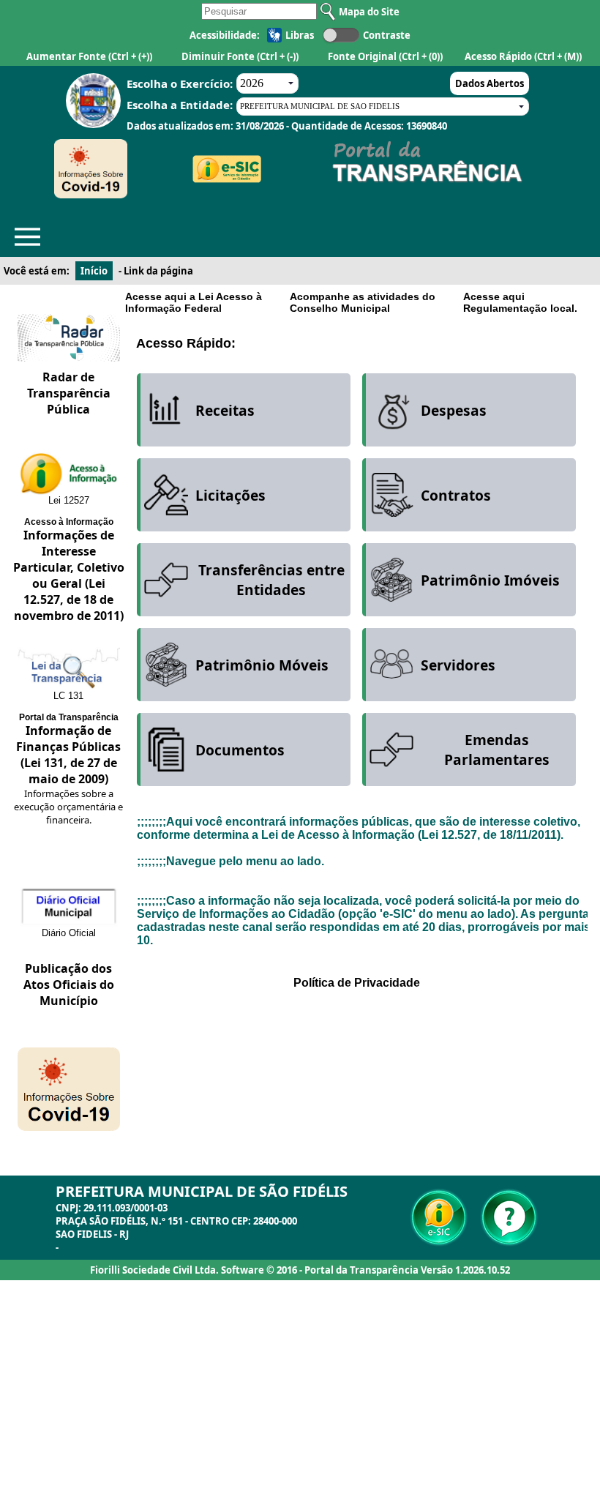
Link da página (158, 270)
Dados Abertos (489, 83)
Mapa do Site (369, 11)
